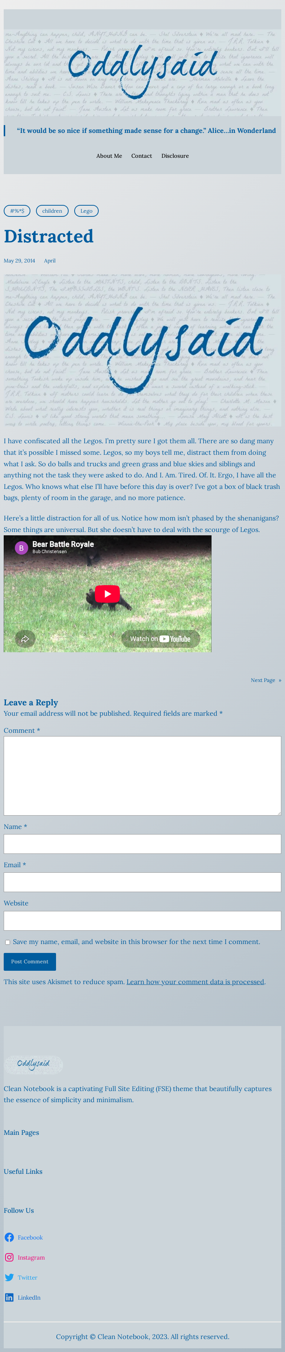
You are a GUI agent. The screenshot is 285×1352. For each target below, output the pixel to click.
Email (15, 864)
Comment (22, 730)
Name (15, 826)
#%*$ (17, 211)
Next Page (266, 680)
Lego (86, 211)
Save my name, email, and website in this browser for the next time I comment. (136, 941)
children (52, 211)
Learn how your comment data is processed (195, 981)
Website (16, 903)
